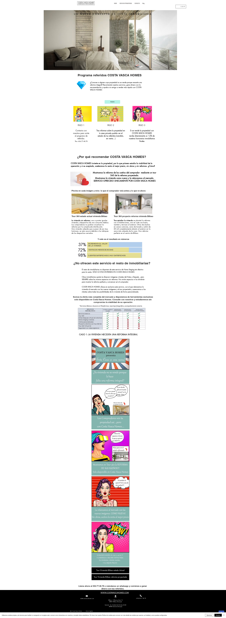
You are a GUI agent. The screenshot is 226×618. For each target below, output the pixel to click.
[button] (110, 40)
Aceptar (218, 615)
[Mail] (87, 596)
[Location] (115, 596)
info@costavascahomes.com (87, 598)
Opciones (209, 615)
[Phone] (140, 596)
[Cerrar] (224, 615)
